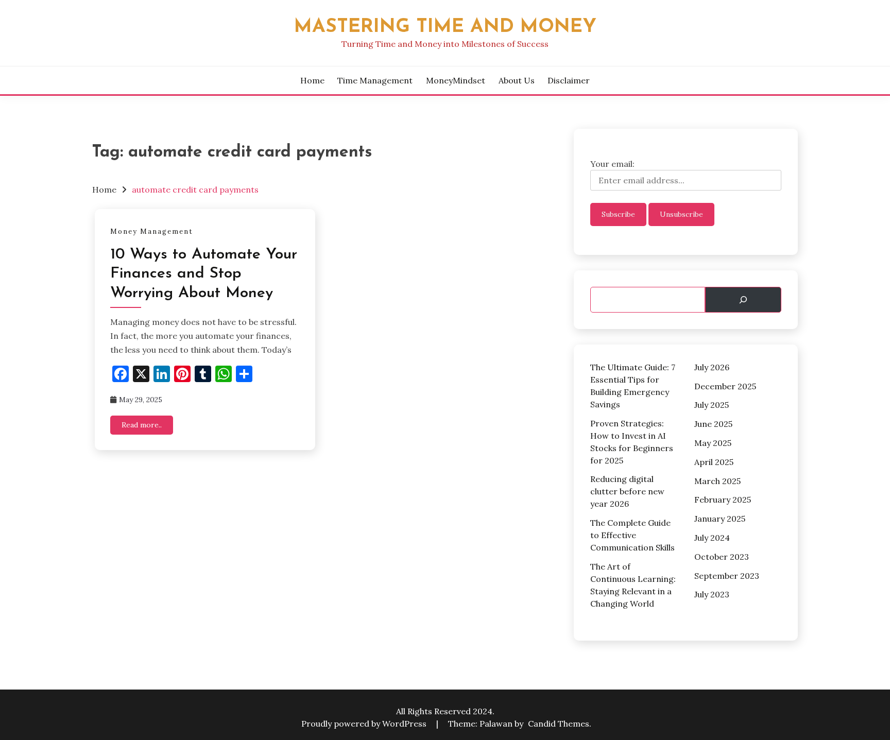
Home (312, 80)
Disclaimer (568, 80)
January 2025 (719, 518)
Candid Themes (558, 723)
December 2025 (725, 386)
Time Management (375, 80)
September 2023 (726, 576)
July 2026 (711, 367)
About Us (517, 80)
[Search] (743, 300)
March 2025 (717, 481)
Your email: (612, 164)
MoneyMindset (455, 80)
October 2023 (721, 557)
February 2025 (722, 499)
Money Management (151, 231)
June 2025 (713, 424)
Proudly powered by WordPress (365, 723)
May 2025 (712, 443)
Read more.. (142, 424)
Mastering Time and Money (445, 27)
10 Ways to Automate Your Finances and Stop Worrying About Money (203, 274)
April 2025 (713, 462)
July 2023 (711, 594)
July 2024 (712, 537)
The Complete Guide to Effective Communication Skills (632, 535)
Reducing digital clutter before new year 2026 (627, 491)
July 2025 (711, 405)
